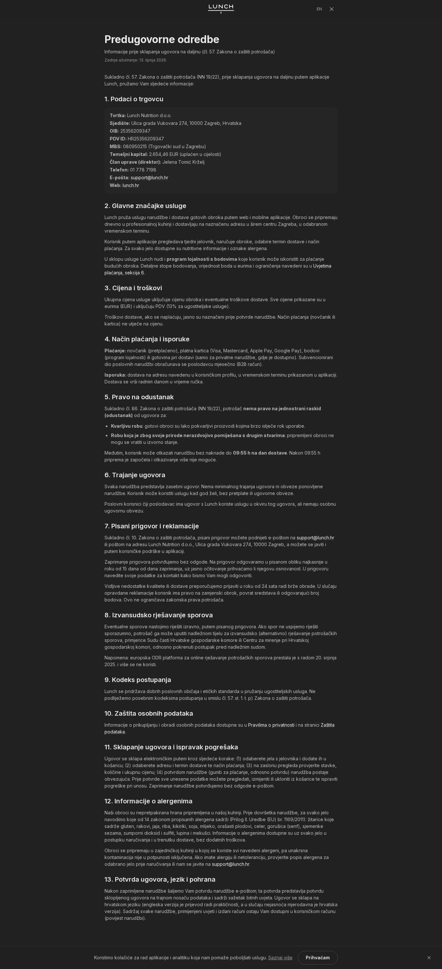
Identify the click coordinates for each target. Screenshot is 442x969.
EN (319, 8)
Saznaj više (280, 957)
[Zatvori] (331, 9)
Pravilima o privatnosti (271, 725)
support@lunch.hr (149, 177)
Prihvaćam (318, 957)
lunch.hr (131, 185)
